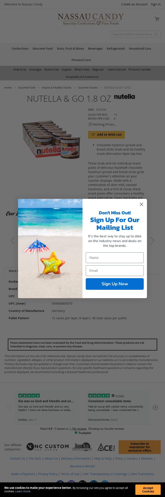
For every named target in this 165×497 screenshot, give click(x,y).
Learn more (22, 491)
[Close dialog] (141, 204)
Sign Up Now (115, 284)
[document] (82, 490)
